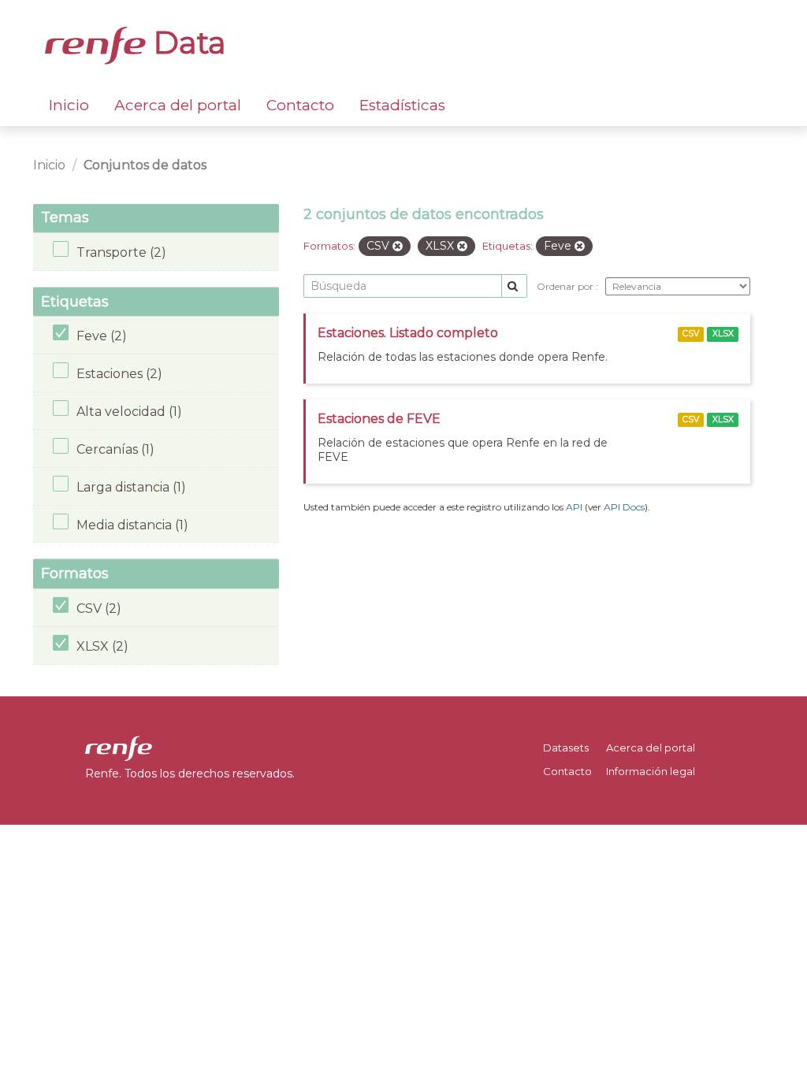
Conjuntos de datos (145, 165)
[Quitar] (397, 246)
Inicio (69, 105)
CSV (690, 333)
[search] (514, 286)
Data (186, 42)
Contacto (300, 105)
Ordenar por (566, 286)
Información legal (650, 771)
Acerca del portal (177, 105)
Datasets (566, 747)
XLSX (723, 333)
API (574, 507)
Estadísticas (402, 105)
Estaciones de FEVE (379, 418)
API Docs (624, 507)
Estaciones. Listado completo (408, 332)
